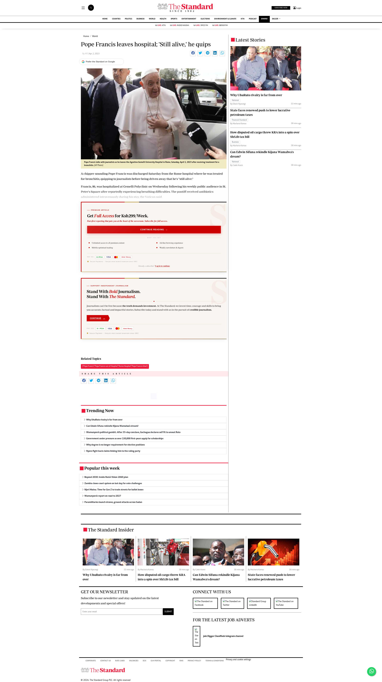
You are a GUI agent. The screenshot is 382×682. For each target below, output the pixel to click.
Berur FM (221, 26)
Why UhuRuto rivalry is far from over (256, 95)
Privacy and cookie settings (238, 659)
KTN (242, 19)
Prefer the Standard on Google (100, 61)
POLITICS (128, 19)
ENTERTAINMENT (189, 19)
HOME (105, 19)
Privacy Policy (194, 661)
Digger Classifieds (216, 636)
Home (86, 36)
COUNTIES (116, 19)
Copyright (170, 661)
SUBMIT (168, 611)
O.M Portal (156, 661)
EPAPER (264, 19)
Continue (97, 318)
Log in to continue (162, 266)
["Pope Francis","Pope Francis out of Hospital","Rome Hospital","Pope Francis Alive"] (115, 366)
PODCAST (253, 19)
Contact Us (105, 661)
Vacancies (133, 661)
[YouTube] (287, 603)
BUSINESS (140, 19)
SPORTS (174, 19)
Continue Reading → (154, 229)
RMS (181, 661)
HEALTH (163, 19)
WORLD (152, 19)
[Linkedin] (260, 603)
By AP (85, 54)
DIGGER (275, 19)
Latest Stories (250, 39)
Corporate (91, 661)
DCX (144, 661)
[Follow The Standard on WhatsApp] (371, 671)
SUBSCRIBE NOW (281, 8)
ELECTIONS (205, 19)
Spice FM (202, 26)
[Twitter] (234, 603)
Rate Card (120, 661)
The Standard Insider (111, 529)
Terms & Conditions (214, 661)
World (95, 36)
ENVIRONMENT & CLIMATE (225, 19)
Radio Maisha (180, 26)
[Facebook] (207, 603)
